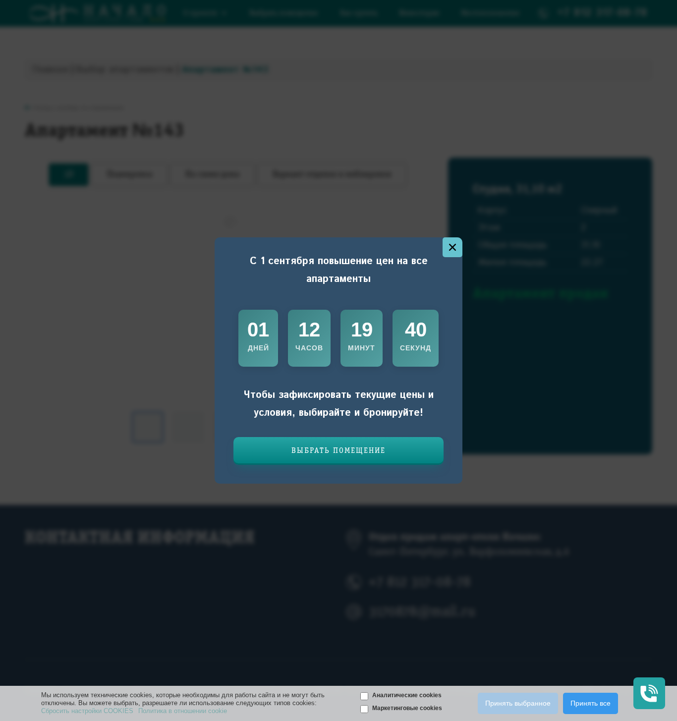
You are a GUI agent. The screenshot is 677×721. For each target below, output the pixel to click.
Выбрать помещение (338, 450)
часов (309, 348)
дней (258, 348)
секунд (415, 348)
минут (361, 348)
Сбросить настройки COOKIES (87, 711)
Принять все (590, 703)
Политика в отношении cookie (182, 711)
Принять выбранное (518, 703)
